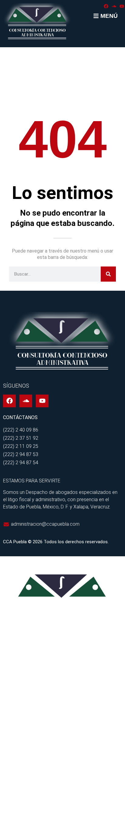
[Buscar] (108, 274)
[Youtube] (122, 6)
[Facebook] (106, 6)
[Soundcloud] (114, 6)
